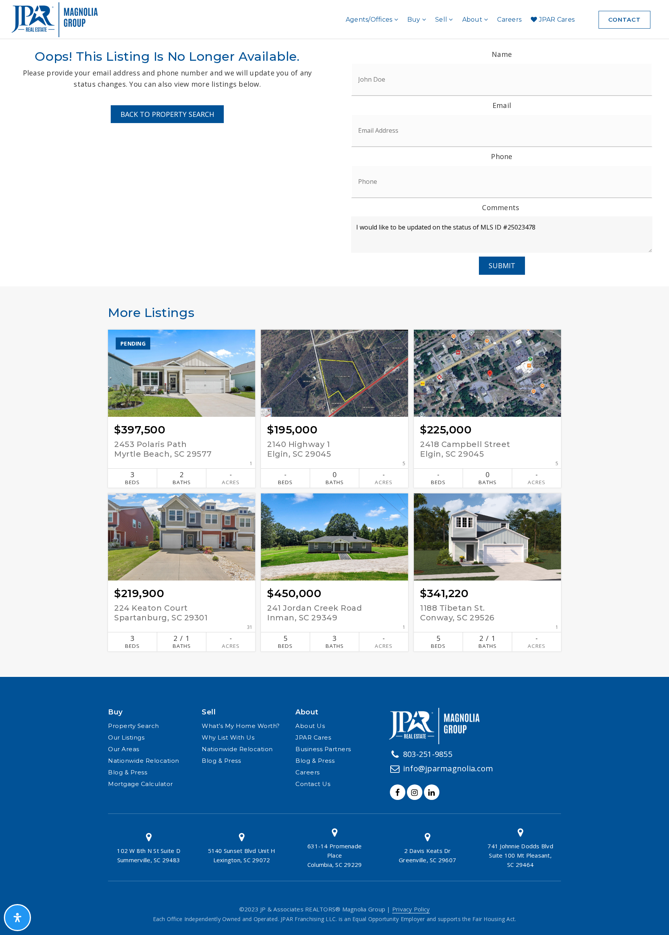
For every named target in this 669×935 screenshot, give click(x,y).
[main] (334, 362)
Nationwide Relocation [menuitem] (143, 760)
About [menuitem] (473, 19)
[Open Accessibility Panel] (17, 917)
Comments (500, 207)
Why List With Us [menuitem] (228, 737)
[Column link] (148, 847)
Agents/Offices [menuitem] (370, 19)
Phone (501, 156)
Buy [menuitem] (414, 19)
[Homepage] (58, 19)
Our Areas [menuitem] (123, 749)
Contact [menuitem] (624, 19)
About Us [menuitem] (310, 726)
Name (502, 54)
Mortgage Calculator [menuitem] (140, 784)
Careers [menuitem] (509, 19)
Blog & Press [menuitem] (127, 772)
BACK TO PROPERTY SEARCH (167, 114)
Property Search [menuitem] (133, 726)
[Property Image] (181, 373)
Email (501, 105)
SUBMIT (502, 265)
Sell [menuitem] (442, 19)
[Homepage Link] (437, 725)
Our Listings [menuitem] (126, 737)
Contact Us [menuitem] (312, 784)
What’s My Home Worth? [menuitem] (241, 726)
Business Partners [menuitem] (323, 749)
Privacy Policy (411, 909)
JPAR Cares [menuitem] (556, 19)
